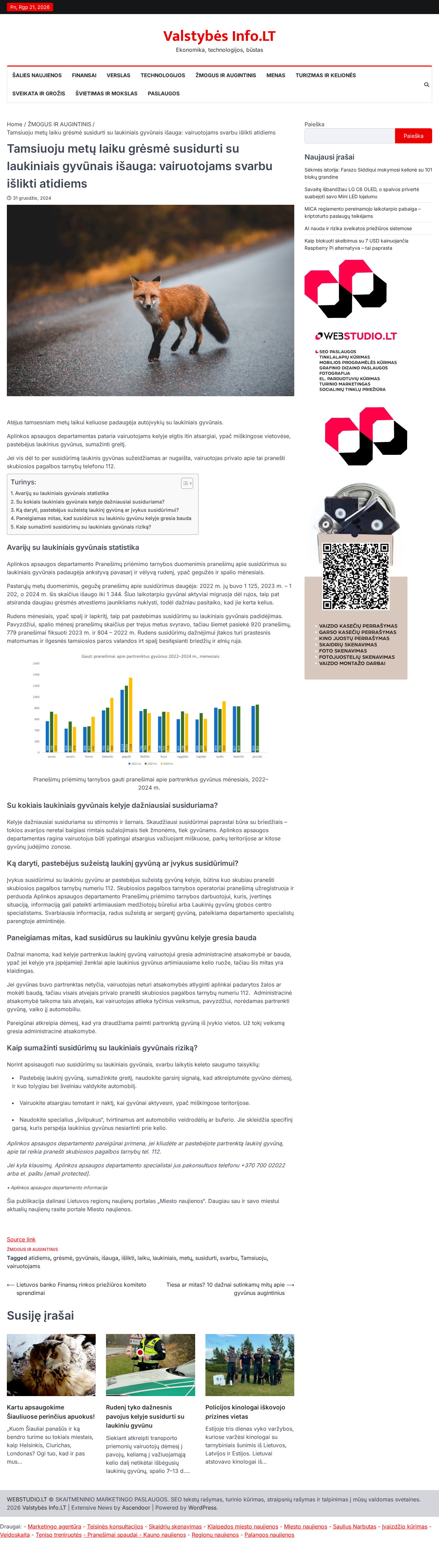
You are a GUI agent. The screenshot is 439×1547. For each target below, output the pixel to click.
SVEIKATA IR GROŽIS (38, 93)
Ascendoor (136, 1507)
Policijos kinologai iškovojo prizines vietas (245, 1412)
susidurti (206, 1257)
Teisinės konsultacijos (115, 1526)
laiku (144, 1257)
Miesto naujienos (305, 1526)
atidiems (39, 1257)
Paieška (314, 124)
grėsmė (62, 1257)
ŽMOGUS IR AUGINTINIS (225, 75)
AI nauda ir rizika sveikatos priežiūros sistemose (358, 228)
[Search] (427, 85)
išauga (110, 1257)
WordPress (202, 1507)
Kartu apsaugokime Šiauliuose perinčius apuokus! (51, 1412)
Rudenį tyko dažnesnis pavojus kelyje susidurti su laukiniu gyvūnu (145, 1416)
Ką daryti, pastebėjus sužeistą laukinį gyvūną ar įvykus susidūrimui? (97, 510)
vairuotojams (23, 1266)
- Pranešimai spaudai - (113, 1534)
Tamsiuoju (253, 1257)
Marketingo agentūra (54, 1526)
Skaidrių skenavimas (175, 1526)
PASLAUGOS (164, 93)
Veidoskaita (15, 1534)
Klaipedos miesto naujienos (242, 1526)
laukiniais (164, 1257)
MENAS (275, 75)
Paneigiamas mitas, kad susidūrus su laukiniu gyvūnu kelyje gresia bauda (103, 518)
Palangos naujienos (269, 1534)
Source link (21, 1239)
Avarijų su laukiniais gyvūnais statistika (62, 493)
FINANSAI (84, 75)
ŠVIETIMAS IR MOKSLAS (106, 93)
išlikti (127, 1257)
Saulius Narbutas (354, 1526)
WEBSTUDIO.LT (27, 1499)
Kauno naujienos (164, 1534)
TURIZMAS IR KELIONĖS (326, 75)
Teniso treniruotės (59, 1534)
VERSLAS (118, 75)
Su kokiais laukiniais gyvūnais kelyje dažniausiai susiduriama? (90, 502)
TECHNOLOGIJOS (163, 75)
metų (185, 1257)
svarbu (228, 1257)
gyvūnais (86, 1257)
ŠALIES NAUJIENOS (37, 75)
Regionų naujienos (215, 1534)
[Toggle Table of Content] (183, 483)
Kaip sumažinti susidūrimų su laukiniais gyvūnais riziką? (83, 527)
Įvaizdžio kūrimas (404, 1526)
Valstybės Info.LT (219, 36)
